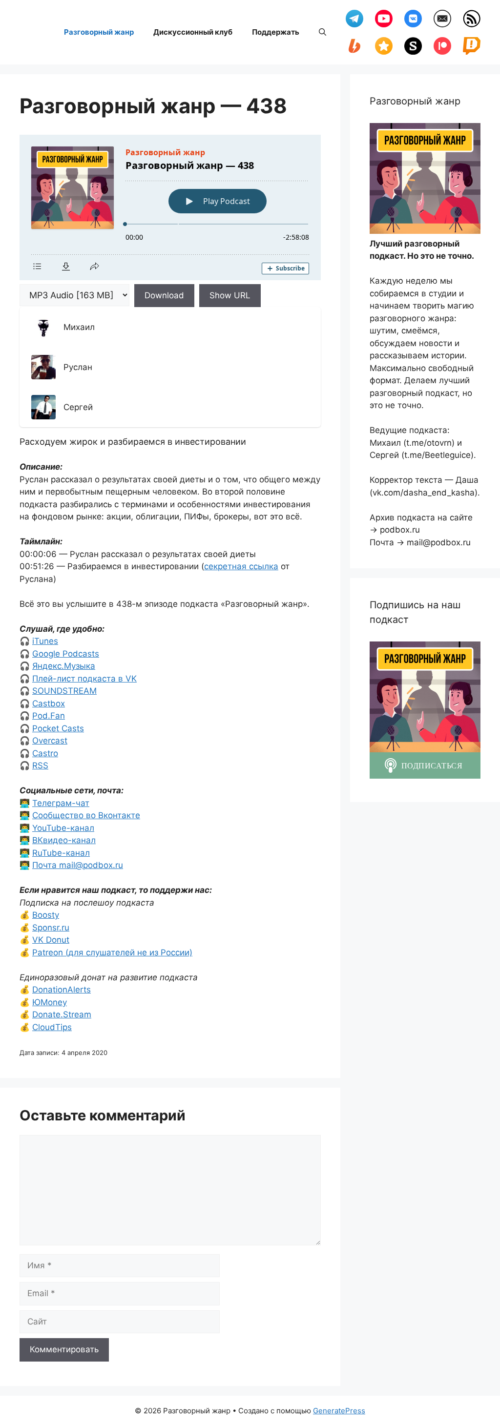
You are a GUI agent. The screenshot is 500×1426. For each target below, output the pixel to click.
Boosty (45, 915)
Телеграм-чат (60, 803)
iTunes (45, 641)
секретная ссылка (241, 566)
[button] (322, 32)
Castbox (48, 703)
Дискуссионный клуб (192, 32)
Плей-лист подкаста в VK (84, 678)
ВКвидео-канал (64, 840)
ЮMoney (49, 1002)
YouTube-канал (63, 828)
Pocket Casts (58, 728)
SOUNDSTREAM (64, 691)
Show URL (229, 295)
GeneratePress (339, 1410)
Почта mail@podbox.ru (77, 865)
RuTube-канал (61, 853)
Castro (45, 753)
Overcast (49, 740)
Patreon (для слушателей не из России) (112, 952)
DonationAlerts (61, 989)
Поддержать (275, 32)
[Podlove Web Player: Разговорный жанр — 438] (170, 207)
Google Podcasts (65, 654)
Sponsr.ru (50, 927)
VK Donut (50, 940)
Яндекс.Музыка (63, 666)
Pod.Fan (48, 716)
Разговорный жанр (99, 32)
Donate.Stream (61, 1014)
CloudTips (52, 1027)
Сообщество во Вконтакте (86, 815)
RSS (40, 765)
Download (164, 295)
